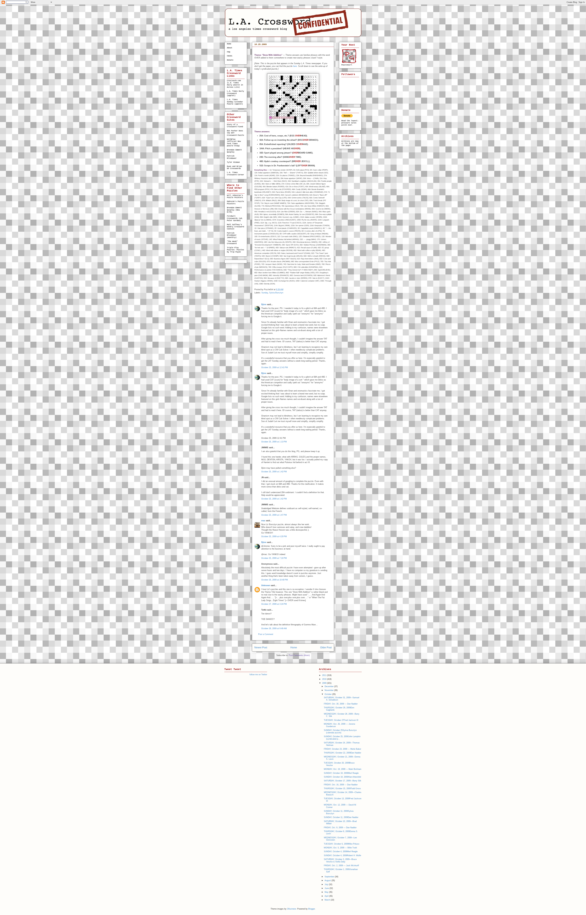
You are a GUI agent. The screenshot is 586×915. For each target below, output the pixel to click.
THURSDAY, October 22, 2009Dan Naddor (342, 753)
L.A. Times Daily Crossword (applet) (235, 93)
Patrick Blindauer (232, 157)
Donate (230, 60)
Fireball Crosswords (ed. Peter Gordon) (235, 218)
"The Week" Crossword (232, 242)
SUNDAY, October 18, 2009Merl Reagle (341, 773)
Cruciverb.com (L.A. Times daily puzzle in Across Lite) (235, 84)
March (328, 900)
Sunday (264, 293)
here (295, 66)
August (328, 880)
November (329, 690)
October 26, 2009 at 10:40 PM (274, 580)
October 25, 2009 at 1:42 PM (274, 471)
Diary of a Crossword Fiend (235, 126)
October (328, 694)
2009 (324, 683)
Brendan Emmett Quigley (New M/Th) (234, 210)
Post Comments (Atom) (299, 655)
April (327, 896)
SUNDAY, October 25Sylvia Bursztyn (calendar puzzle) (279, 51)
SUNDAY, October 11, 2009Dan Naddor (341, 817)
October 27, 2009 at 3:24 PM (274, 604)
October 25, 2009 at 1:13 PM (274, 442)
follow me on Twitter (258, 674)
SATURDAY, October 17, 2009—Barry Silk (342, 781)
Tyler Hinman (233, 162)
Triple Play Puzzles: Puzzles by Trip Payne (235, 250)
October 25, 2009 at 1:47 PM (274, 515)
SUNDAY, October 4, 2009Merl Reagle (341, 851)
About (229, 48)
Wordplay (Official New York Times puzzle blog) (234, 142)
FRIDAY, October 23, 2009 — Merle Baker (342, 749)
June (327, 888)
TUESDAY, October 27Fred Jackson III (341, 720)
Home (293, 647)
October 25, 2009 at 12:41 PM (274, 367)
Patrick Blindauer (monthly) (232, 235)
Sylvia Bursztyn (276, 293)
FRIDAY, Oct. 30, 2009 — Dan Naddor (341, 704)
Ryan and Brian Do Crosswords (234, 167)
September (330, 876)
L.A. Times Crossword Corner (235, 173)
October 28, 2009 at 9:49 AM (274, 628)
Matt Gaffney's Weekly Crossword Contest (235, 227)
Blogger (311, 909)
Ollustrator (291, 909)
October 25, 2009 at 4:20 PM (274, 536)
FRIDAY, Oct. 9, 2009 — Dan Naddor (340, 827)
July (327, 884)
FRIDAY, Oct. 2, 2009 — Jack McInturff (341, 865)
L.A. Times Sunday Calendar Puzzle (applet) (235, 102)
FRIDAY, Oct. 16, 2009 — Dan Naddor (341, 785)
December (329, 686)
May (327, 892)
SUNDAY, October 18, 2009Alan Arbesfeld (342, 777)
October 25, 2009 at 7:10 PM (274, 558)
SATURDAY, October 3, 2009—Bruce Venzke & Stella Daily (340, 860)
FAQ (228, 52)
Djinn (263, 304)
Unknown (265, 585)
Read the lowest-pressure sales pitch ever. (349, 123)
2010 (324, 679)
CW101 (229, 56)
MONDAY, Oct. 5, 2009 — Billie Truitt (340, 848)
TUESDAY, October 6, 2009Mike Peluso (341, 844)
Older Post (326, 647)
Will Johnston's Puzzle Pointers (235, 196)
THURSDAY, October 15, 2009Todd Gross (342, 788)
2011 (324, 675)
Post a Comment (265, 634)
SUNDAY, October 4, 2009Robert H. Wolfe (342, 855)
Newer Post (260, 647)
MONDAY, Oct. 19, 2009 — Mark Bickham (342, 769)
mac (263, 520)
